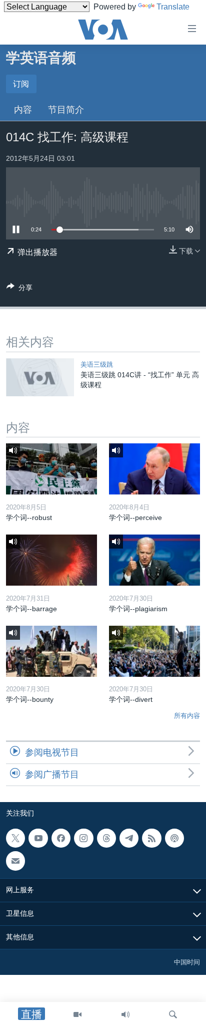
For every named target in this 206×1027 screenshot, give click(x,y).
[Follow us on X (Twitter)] (15, 838)
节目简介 (66, 110)
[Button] (19, 289)
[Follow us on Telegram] (129, 838)
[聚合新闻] (151, 838)
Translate (173, 7)
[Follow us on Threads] (106, 838)
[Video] (77, 1014)
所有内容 (187, 715)
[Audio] (125, 1014)
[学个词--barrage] (51, 560)
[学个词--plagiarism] (154, 560)
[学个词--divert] (154, 651)
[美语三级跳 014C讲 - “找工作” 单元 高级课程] (40, 377)
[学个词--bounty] (51, 651)
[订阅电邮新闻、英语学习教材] (15, 861)
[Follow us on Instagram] (83, 838)
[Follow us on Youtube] (38, 838)
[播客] (174, 838)
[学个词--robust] (51, 468)
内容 (23, 110)
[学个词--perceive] (154, 468)
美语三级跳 (96, 364)
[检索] (173, 1014)
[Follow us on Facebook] (61, 838)
